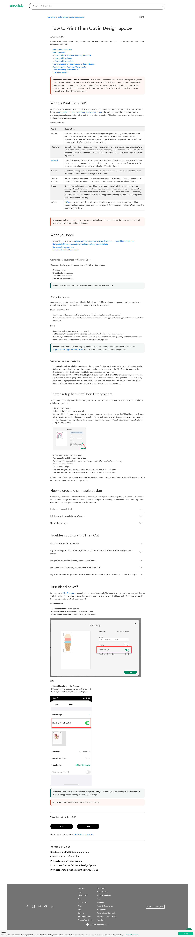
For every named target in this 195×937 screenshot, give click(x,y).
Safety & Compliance (105, 906)
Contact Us (82, 902)
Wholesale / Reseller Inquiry (107, 916)
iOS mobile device (104, 241)
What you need (59, 52)
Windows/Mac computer (85, 241)
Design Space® (63, 17)
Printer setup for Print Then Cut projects (69, 67)
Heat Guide (101, 920)
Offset (67, 202)
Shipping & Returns (104, 895)
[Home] (17, 6)
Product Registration (85, 920)
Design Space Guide (77, 17)
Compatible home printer (63, 247)
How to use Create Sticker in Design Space (73, 865)
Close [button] (186, 934)
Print (141, 16)
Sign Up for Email (155, 907)
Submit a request (84, 834)
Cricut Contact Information (65, 856)
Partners (81, 888)
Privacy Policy (83, 895)
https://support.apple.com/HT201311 (68, 349)
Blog (79, 909)
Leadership (101, 888)
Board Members (102, 892)
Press (80, 906)
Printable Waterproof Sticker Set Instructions (74, 869)
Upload (54, 160)
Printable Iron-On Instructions (66, 860)
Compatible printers (63, 58)
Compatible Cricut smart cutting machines (73, 55)
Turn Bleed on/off (60, 72)
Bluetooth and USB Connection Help (69, 852)
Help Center (51, 17)
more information (132, 935)
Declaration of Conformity (106, 913)
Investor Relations (84, 916)
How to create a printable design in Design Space (73, 64)
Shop (98, 899)
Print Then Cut (68, 593)
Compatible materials (64, 61)
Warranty (100, 902)
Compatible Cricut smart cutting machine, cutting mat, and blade (80, 244)
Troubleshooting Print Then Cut (65, 70)
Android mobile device (124, 241)
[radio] (61, 826)
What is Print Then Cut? (62, 49)
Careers (81, 913)
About (80, 899)
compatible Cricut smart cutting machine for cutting (80, 112)
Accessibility (101, 909)
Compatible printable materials (66, 250)
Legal (80, 892)
